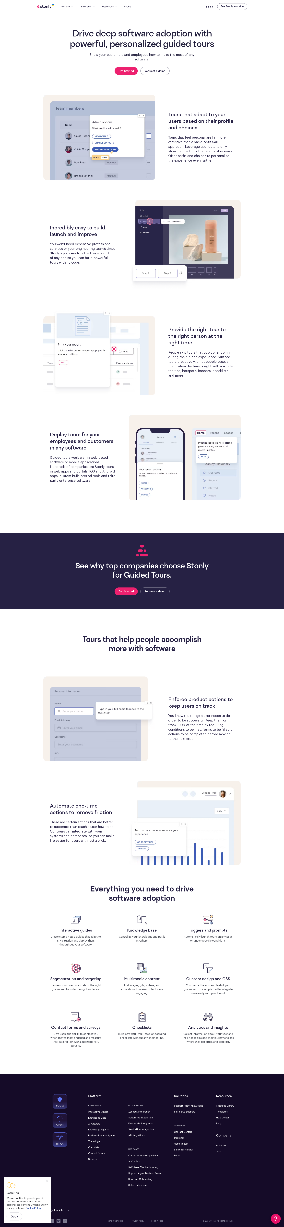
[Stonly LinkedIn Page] (65, 1221)
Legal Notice (157, 1221)
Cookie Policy (33, 1208)
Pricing (127, 6)
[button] (60, 1210)
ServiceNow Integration (141, 1129)
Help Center (222, 1118)
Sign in (209, 6)
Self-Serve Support (184, 1112)
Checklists (93, 1147)
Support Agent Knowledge (188, 1106)
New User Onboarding (140, 1179)
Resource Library (225, 1106)
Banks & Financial (183, 1150)
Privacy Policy (138, 1221)
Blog (218, 1124)
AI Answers (94, 1124)
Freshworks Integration (140, 1124)
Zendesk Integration (139, 1112)
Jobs (218, 1151)
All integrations (136, 1135)
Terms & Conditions (115, 1221)
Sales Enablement (138, 1185)
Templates (222, 1112)
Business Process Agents (101, 1136)
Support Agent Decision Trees (144, 1173)
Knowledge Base (97, 1118)
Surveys (92, 1159)
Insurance (179, 1138)
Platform (65, 6)
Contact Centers (183, 1132)
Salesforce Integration (140, 1118)
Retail (177, 1156)
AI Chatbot (134, 1161)
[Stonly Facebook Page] (52, 1221)
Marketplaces (181, 1144)
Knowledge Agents (98, 1130)
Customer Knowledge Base (143, 1156)
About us (221, 1145)
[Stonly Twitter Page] (58, 1221)
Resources (108, 6)
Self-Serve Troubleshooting (143, 1167)
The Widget (94, 1141)
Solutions (86, 6)
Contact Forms (96, 1153)
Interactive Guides (98, 1112)
